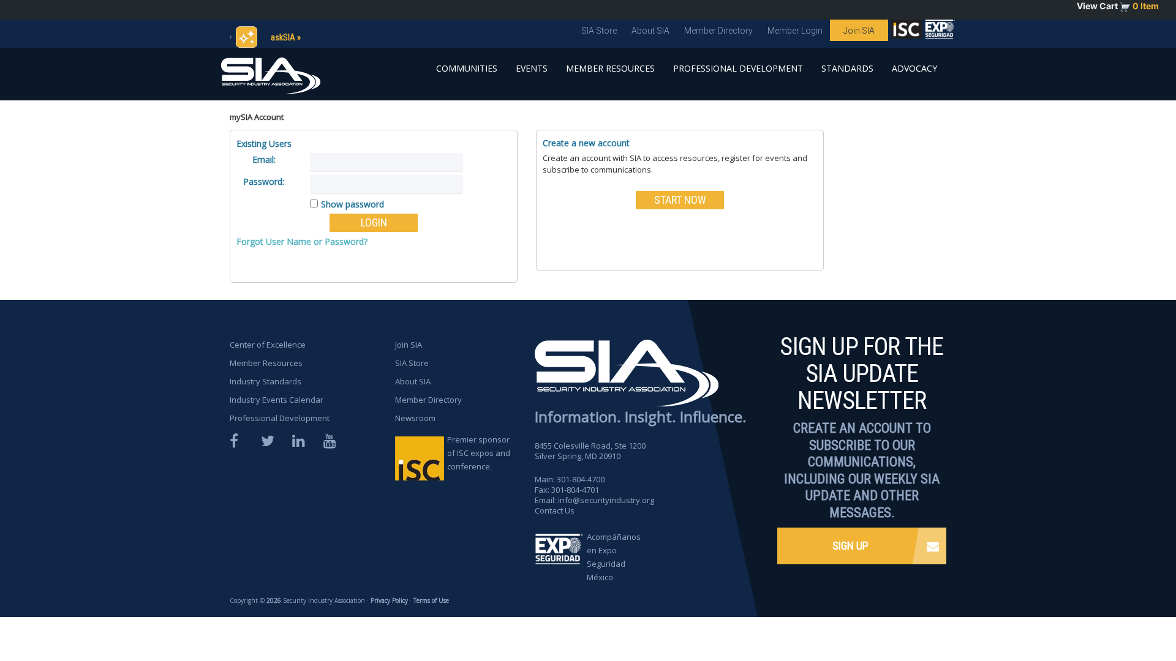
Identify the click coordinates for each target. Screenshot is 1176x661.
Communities (466, 68)
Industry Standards (265, 381)
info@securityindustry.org (606, 500)
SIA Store (599, 30)
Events (532, 68)
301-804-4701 (575, 489)
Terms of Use (431, 600)
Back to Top (1121, 616)
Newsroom (415, 418)
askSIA (283, 37)
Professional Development (738, 68)
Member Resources (610, 68)
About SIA (650, 30)
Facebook (237, 440)
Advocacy (914, 68)
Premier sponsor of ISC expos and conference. (478, 453)
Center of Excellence (268, 344)
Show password (352, 204)
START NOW (680, 199)
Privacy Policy (389, 600)
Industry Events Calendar (276, 399)
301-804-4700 (581, 479)
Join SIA (859, 30)
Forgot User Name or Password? (302, 241)
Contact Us (555, 510)
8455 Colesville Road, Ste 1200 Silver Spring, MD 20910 (590, 450)
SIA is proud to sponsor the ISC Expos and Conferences (906, 31)
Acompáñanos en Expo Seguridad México (614, 557)
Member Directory (718, 30)
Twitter (268, 440)
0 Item (1146, 6)
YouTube (330, 440)
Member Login (795, 30)
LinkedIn (299, 440)
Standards (847, 68)
